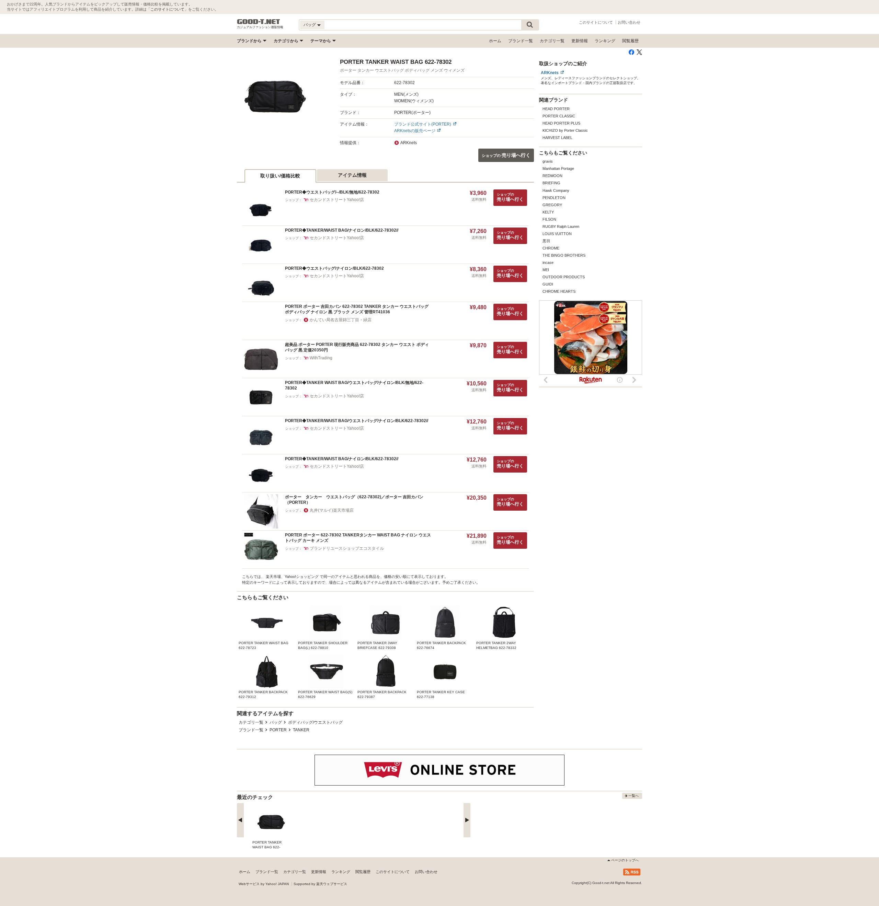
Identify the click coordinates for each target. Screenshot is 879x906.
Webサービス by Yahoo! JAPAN (264, 884)
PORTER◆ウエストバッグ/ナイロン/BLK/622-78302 (334, 268)
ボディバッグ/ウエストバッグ (315, 722)
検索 (529, 25)
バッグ (276, 722)
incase (548, 262)
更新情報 (579, 40)
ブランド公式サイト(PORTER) (422, 124)
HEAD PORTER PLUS (561, 123)
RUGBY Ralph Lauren (561, 226)
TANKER (301, 730)
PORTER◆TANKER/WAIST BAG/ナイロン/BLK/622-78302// (341, 230)
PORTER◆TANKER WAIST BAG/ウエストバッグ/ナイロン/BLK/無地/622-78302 (354, 385)
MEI (546, 270)
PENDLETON (554, 198)
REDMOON (552, 176)
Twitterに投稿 (639, 52)
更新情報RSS (631, 872)
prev (240, 820)
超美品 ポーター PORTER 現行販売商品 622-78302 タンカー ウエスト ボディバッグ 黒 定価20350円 (357, 347)
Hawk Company (556, 190)
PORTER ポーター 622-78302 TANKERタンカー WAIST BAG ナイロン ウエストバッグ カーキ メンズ (358, 538)
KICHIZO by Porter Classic (565, 130)
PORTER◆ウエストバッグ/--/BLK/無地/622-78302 (332, 192)
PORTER (278, 730)
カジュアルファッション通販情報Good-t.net (258, 21)
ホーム (495, 40)
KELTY (548, 212)
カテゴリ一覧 (552, 40)
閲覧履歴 (630, 40)
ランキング (605, 40)
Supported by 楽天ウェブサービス (320, 884)
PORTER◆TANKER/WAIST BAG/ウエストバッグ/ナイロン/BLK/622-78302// (356, 420)
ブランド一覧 (520, 40)
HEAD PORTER (556, 109)
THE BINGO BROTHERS (564, 255)
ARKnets (550, 72)
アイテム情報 (352, 175)
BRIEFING (551, 183)
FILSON (549, 219)
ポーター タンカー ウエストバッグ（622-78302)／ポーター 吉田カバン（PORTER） (354, 500)
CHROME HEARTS (559, 291)
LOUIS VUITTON (557, 234)
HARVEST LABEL (557, 138)
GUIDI (548, 284)
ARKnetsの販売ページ (414, 130)
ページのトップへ (625, 860)
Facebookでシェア (631, 52)
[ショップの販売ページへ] (275, 96)
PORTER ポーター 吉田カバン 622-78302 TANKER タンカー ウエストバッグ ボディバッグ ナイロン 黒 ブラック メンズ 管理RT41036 (357, 309)
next (467, 820)
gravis (548, 161)
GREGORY (552, 205)
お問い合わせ (629, 22)
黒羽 (546, 241)
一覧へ (633, 796)
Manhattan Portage (558, 168)
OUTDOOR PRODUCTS (564, 277)
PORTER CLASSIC (559, 116)
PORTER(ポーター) (412, 112)
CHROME (551, 248)
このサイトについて (167, 9)
